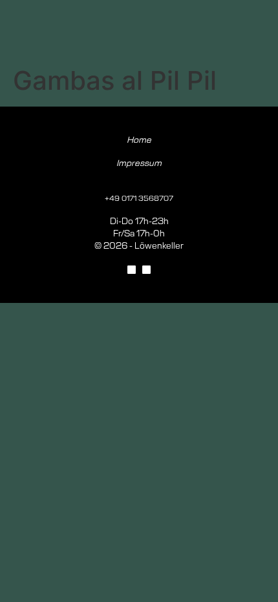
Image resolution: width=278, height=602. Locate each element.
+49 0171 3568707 (139, 198)
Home (139, 140)
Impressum (139, 164)
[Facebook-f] (131, 269)
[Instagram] (146, 269)
